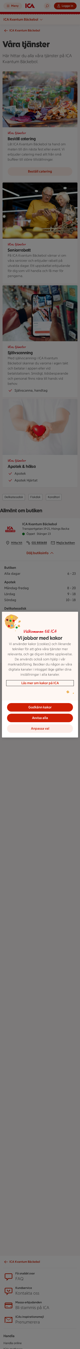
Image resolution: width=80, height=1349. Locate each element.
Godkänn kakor (40, 707)
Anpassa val (40, 728)
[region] (40, 674)
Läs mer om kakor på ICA (40, 683)
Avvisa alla (40, 718)
